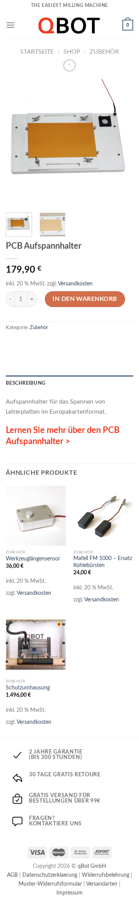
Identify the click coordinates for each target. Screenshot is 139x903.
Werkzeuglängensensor (33, 559)
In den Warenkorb (85, 299)
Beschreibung (25, 383)
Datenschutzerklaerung (49, 875)
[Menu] (10, 24)
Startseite (37, 52)
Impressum (69, 893)
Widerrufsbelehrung (105, 875)
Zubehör (104, 52)
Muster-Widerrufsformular (50, 884)
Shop (71, 52)
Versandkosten (75, 284)
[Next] (121, 143)
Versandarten (101, 884)
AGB (12, 875)
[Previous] (18, 143)
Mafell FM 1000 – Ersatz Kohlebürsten (102, 562)
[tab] (69, 383)
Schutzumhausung (28, 688)
